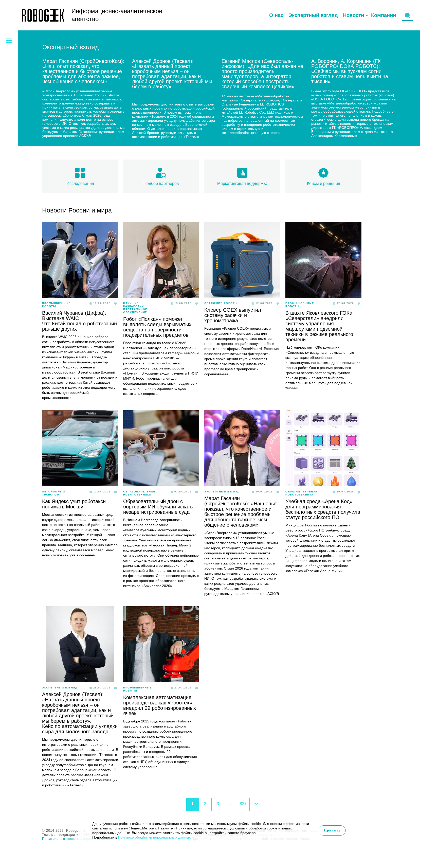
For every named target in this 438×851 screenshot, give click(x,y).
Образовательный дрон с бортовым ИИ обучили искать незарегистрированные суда (158, 507)
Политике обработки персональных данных (154, 837)
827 (243, 804)
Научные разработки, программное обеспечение (135, 308)
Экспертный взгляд (313, 15)
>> (256, 804)
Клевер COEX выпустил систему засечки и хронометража (232, 315)
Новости (353, 15)
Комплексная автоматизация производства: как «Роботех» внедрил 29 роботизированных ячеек (159, 705)
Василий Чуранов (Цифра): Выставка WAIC (74, 315)
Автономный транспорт (53, 493)
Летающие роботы (221, 303)
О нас (276, 15)
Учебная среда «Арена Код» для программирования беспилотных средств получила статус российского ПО (322, 509)
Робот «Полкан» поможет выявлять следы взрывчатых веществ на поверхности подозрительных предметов (157, 327)
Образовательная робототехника (139, 493)
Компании (383, 15)
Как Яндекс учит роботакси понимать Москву (74, 504)
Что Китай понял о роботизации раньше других (79, 326)
